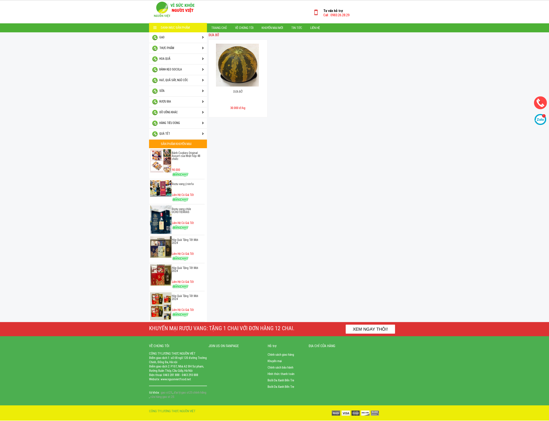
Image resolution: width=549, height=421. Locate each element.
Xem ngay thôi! (370, 329)
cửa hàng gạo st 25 (162, 397)
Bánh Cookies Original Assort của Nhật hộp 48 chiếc (186, 156)
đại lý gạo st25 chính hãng (190, 392)
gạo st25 (167, 392)
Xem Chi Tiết (238, 113)
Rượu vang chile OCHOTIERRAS (181, 210)
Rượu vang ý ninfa (183, 184)
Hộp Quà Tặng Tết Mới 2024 (185, 241)
